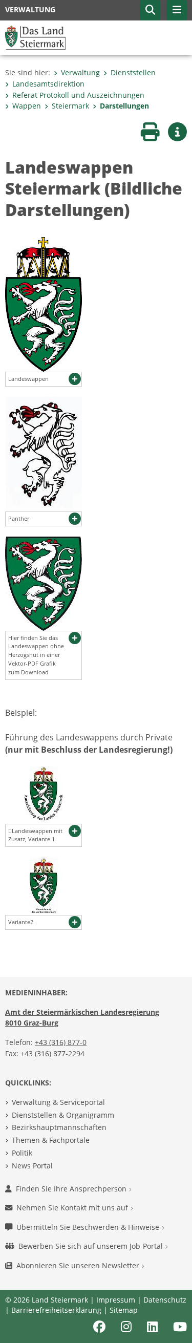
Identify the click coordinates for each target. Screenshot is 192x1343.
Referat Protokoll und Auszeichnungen (78, 95)
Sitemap (124, 1310)
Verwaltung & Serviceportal (58, 1102)
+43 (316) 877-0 (61, 1042)
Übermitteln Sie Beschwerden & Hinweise (88, 1227)
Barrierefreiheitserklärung (56, 1310)
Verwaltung (80, 72)
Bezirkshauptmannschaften (59, 1127)
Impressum (115, 1300)
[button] (150, 10)
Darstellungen (124, 106)
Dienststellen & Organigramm (63, 1115)
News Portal (32, 1165)
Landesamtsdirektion (48, 84)
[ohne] (43, 582)
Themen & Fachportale (51, 1140)
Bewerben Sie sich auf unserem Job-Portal (91, 1246)
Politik (22, 1153)
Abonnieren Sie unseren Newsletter (78, 1265)
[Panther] (43, 453)
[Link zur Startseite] (35, 36)
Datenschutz (164, 1300)
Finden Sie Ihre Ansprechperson (72, 1188)
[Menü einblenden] (176, 10)
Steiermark (70, 106)
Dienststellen (133, 72)
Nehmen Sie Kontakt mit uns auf (73, 1207)
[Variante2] (43, 885)
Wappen (26, 106)
